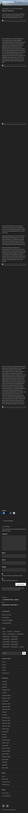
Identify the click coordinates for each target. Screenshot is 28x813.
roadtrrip (21, 646)
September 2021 (6, 689)
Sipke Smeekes (19, 8)
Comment (5, 534)
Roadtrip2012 (14, 636)
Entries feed (5, 779)
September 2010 (6, 740)
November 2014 (6, 717)
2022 (4, 631)
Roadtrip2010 (6, 636)
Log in (3, 776)
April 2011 (4, 737)
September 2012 (6, 726)
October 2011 (5, 731)
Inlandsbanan (17, 631)
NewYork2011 (20, 634)
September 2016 (6, 706)
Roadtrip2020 (14, 644)
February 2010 (5, 742)
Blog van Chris (5, 614)
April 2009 (4, 765)
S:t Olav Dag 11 (5, 673)
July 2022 (4, 681)
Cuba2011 (9, 631)
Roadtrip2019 (6, 644)
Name (4, 553)
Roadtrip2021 (6, 646)
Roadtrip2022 (14, 646)
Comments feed (6, 782)
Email (4, 560)
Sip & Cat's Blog (8, 520)
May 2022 (4, 687)
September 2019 (6, 698)
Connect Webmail (6, 796)
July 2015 (4, 712)
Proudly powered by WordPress (9, 809)
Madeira (5, 634)
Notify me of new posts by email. (10, 580)
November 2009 (6, 751)
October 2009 (5, 754)
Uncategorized (5, 623)
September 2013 (6, 723)
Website (4, 567)
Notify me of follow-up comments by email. (12, 575)
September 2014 (6, 720)
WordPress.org (5, 784)
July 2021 (4, 692)
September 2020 (6, 695)
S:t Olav (4, 664)
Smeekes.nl (8, 2)
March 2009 (5, 767)
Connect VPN (5, 793)
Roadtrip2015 (6, 641)
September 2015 (6, 709)
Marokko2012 (11, 634)
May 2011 (4, 734)
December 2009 (6, 748)
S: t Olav (4, 667)
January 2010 (5, 745)
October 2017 (5, 701)
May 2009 (4, 762)
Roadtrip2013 (6, 639)
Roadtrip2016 (14, 641)
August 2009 (5, 759)
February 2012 (5, 728)
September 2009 (6, 756)
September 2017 (6, 703)
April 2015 (4, 715)
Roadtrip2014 (14, 639)
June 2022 (4, 684)
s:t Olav (4, 662)
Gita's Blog (4, 617)
